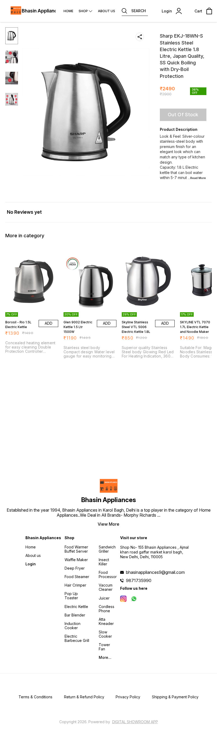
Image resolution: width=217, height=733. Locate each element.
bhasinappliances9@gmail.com (155, 572)
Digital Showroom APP (135, 721)
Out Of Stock (183, 114)
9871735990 (138, 580)
